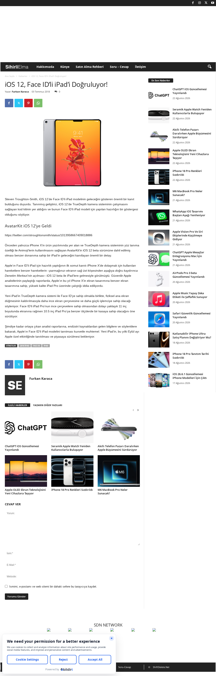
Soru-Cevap (124, 667)
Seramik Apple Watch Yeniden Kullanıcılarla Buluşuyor (70, 448)
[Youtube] (212, 3)
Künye (64, 67)
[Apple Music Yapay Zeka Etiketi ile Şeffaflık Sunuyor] (158, 299)
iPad (46, 345)
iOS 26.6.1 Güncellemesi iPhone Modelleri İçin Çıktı (190, 376)
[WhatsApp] (38, 103)
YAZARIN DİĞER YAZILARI (47, 405)
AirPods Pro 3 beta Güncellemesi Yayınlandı (189, 275)
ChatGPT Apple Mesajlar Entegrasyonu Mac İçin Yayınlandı (188, 256)
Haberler (23, 76)
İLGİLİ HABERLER (17, 405)
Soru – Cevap (119, 67)
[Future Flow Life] (162, 637)
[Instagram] (199, 3)
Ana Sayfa (10, 76)
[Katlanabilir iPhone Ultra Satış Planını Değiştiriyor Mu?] (158, 339)
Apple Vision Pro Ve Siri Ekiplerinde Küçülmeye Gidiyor (188, 235)
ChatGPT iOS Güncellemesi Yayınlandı (22, 448)
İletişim (140, 67)
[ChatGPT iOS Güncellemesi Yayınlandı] (26, 427)
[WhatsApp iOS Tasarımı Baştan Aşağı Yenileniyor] (158, 217)
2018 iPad (24, 345)
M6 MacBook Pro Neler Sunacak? (113, 491)
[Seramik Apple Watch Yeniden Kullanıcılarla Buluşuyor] (72, 427)
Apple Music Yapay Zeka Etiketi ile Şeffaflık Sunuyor (190, 295)
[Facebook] (193, 3)
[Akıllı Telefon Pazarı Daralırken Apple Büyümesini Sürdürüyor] (119, 427)
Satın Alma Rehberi (90, 67)
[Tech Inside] (119, 637)
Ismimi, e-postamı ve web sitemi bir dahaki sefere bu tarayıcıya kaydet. (53, 586)
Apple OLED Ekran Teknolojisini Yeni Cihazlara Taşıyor (25, 491)
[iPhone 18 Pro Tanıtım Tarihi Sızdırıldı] (158, 360)
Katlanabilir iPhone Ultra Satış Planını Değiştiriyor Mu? (192, 335)
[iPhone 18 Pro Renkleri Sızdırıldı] (72, 471)
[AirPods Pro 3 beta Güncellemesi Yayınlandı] (158, 279)
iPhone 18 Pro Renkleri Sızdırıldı (72, 490)
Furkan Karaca (20, 91)
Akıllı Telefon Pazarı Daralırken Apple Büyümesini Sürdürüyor (118, 448)
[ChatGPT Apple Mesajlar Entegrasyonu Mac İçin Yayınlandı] (158, 258)
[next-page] (138, 410)
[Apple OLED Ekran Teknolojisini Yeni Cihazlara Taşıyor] (26, 471)
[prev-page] (133, 410)
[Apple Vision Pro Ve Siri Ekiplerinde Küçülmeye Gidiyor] (158, 237)
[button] (209, 66)
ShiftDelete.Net (161, 667)
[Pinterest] (28, 103)
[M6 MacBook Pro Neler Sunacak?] (119, 471)
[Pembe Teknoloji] (140, 637)
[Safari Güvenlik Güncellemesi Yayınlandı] (158, 319)
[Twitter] (206, 3)
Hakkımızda (45, 67)
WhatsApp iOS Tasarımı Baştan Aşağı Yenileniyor (189, 213)
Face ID (36, 345)
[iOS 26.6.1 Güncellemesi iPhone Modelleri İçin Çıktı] (158, 380)
